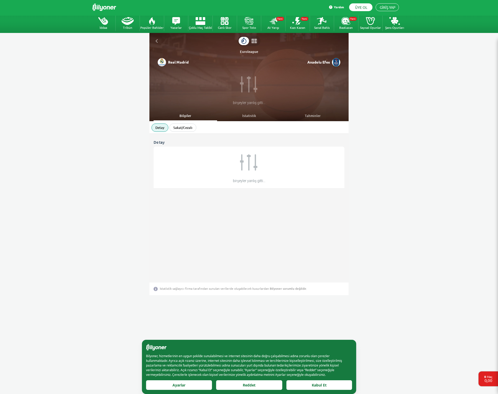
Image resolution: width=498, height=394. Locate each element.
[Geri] (157, 41)
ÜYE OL (361, 7)
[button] (203, 62)
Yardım (339, 7)
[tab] (244, 41)
